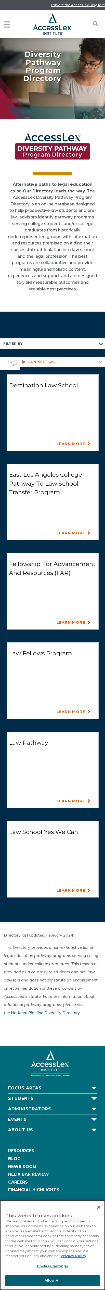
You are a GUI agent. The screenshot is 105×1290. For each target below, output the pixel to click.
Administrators (29, 1109)
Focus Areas (25, 1088)
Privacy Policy (73, 1256)
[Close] (98, 1207)
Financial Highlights (33, 1189)
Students (21, 1098)
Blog (14, 1158)
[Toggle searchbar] (93, 23)
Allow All (52, 1280)
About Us (20, 1129)
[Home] (52, 24)
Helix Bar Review (28, 1174)
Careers (18, 1182)
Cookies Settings (52, 1266)
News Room (22, 1166)
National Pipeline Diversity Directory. (46, 1012)
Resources (21, 1150)
